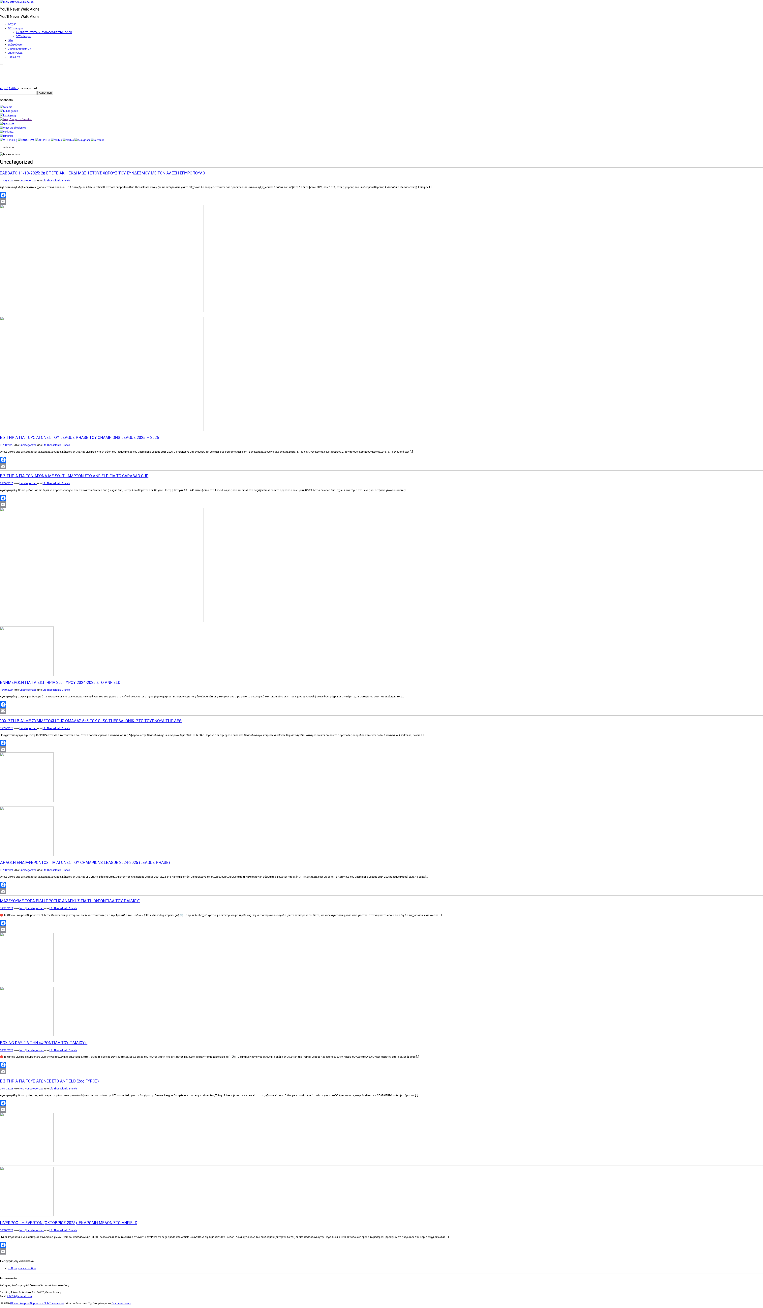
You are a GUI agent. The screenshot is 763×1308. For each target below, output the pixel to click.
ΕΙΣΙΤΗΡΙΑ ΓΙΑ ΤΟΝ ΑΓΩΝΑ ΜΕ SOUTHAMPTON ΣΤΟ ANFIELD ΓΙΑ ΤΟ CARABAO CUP (74, 476)
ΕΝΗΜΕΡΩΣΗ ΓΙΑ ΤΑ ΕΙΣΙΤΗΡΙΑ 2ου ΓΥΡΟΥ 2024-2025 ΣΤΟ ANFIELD (60, 682)
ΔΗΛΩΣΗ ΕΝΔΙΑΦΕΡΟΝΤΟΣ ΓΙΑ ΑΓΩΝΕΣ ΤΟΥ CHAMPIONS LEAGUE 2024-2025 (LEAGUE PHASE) (85, 862)
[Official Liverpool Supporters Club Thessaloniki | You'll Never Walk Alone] (17, 1)
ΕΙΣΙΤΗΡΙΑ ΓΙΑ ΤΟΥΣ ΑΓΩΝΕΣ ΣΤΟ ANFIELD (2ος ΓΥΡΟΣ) (49, 1081)
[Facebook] (381, 195)
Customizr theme (121, 1303)
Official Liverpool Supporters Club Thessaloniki (37, 1303)
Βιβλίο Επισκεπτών (19, 48)
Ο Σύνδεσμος (15, 28)
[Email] (381, 201)
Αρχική (12, 23)
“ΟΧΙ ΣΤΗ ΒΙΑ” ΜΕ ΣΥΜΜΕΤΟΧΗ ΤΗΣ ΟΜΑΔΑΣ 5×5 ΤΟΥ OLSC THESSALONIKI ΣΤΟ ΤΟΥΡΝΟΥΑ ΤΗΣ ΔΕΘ (91, 721)
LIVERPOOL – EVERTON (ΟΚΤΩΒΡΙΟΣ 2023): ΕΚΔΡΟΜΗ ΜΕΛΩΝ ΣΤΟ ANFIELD (68, 1223)
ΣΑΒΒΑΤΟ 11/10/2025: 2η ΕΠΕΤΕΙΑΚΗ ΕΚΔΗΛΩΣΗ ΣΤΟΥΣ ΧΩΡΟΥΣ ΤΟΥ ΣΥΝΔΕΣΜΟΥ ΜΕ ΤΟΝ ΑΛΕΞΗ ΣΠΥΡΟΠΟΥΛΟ (102, 173)
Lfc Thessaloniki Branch (56, 180)
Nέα (10, 40)
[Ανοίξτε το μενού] (1, 64)
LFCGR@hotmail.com (19, 1296)
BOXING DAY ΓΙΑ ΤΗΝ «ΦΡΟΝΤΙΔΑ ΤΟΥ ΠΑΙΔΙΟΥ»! (43, 1043)
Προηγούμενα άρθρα (22, 1268)
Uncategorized (28, 180)
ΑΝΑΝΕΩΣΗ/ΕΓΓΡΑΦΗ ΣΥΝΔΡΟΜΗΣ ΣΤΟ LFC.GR (44, 32)
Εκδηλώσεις (15, 44)
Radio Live (14, 56)
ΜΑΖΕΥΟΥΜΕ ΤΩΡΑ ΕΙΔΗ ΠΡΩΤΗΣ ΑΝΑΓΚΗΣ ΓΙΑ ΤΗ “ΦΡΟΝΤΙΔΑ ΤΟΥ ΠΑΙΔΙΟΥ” (70, 901)
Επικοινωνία (15, 52)
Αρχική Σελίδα (9, 88)
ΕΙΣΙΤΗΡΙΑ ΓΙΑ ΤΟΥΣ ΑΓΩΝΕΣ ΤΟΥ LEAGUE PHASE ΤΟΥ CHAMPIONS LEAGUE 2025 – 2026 (79, 437)
